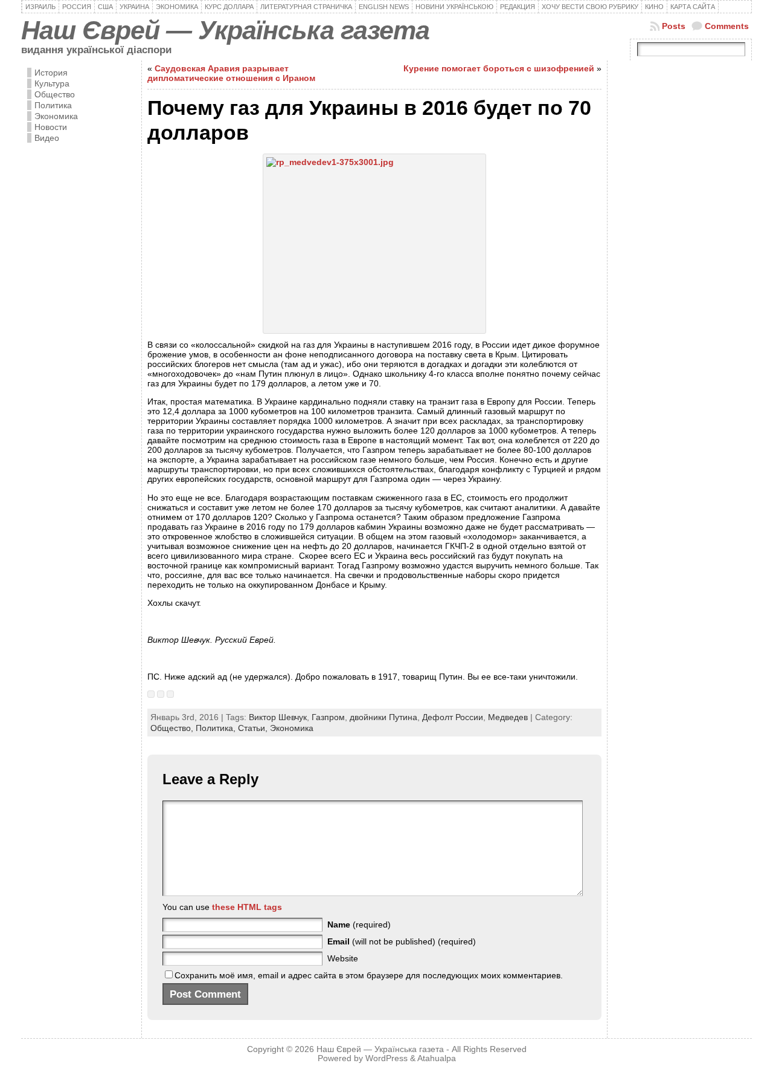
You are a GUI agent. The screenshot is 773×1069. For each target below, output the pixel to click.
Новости (50, 127)
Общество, (173, 728)
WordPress (386, 1058)
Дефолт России (452, 717)
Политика (53, 105)
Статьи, (254, 728)
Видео (46, 138)
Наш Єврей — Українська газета (225, 30)
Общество (54, 94)
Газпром (328, 717)
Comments (727, 26)
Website (342, 958)
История (51, 72)
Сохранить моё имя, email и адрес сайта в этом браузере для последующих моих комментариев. (369, 975)
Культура (51, 83)
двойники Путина (383, 717)
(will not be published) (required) (401, 941)
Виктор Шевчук (278, 717)
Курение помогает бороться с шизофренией (498, 68)
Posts (673, 26)
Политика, (217, 728)
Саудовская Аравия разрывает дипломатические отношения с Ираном (231, 73)
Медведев (508, 717)
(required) (359, 924)
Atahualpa (436, 1058)
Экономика (56, 116)
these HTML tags (247, 907)
